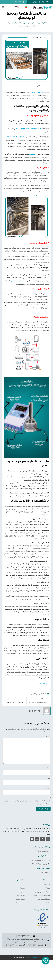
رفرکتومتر (15, 23)
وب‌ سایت (47, 788)
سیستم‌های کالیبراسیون (18, 281)
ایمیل (48, 778)
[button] (6, 86)
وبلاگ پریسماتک (39, 23)
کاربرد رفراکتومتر (43, 682)
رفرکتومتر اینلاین (37, 92)
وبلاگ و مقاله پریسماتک (26, 23)
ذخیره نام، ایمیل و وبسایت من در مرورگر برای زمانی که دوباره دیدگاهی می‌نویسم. (28, 801)
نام (49, 768)
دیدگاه (48, 736)
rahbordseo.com (34, 957)
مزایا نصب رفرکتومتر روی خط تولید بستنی (26, 16)
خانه (46, 23)
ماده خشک (18, 477)
